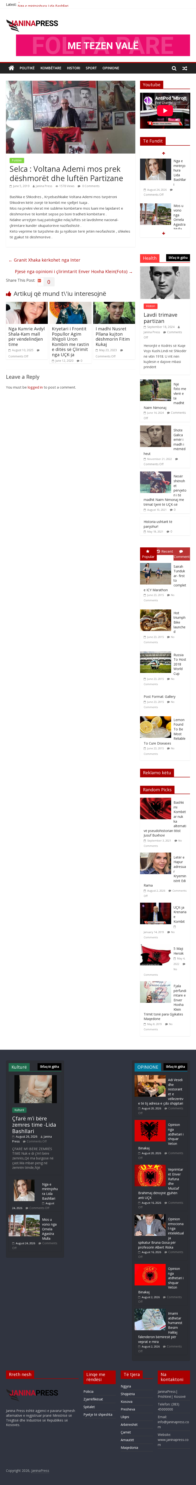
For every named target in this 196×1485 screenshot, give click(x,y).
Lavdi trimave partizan (160, 317)
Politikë (27, 68)
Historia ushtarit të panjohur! (158, 524)
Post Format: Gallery (159, 696)
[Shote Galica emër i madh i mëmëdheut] (155, 428)
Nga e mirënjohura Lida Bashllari (43, 4)
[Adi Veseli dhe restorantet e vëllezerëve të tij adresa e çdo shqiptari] (150, 1077)
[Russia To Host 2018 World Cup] (157, 651)
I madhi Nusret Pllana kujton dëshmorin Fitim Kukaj (113, 336)
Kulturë (19, 1110)
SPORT (91, 68)
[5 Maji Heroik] (157, 946)
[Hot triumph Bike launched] (157, 609)
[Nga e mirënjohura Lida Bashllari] (24, 1182)
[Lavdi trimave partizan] (165, 269)
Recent (167, 551)
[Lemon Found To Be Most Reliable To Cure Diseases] (157, 716)
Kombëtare (50, 68)
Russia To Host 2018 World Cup (180, 664)
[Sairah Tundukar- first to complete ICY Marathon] (157, 563)
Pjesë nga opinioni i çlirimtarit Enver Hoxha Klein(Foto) (74, 271)
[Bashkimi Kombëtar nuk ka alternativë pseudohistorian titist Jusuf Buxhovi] (157, 800)
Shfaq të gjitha (178, 258)
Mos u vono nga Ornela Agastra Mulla (179, 173)
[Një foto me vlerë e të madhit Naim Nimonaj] (155, 382)
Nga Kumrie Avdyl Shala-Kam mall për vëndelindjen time (26, 336)
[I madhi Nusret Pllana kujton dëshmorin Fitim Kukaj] (114, 304)
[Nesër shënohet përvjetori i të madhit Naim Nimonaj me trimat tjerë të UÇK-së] (155, 474)
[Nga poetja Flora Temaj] (155, 206)
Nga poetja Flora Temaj (179, 212)
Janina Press (44, 186)
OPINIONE (111, 68)
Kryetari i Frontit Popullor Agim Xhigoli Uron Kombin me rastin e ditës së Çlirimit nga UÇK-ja (70, 341)
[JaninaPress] (11, 68)
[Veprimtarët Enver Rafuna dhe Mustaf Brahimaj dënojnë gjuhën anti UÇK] (150, 1167)
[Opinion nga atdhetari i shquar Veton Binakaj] (150, 1122)
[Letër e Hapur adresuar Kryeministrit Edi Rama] (157, 855)
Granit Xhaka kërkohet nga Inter (44, 260)
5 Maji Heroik (179, 951)
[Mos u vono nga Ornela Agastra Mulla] (155, 161)
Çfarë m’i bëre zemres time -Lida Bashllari (34, 1125)
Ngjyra (126, 1386)
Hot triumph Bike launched (179, 622)
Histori (73, 68)
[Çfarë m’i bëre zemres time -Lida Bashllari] (35, 1077)
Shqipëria (128, 1394)
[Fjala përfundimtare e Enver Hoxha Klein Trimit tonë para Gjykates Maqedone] (157, 983)
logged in (35, 387)
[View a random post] (185, 68)
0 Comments (90, 186)
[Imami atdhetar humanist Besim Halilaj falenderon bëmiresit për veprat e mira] (150, 1311)
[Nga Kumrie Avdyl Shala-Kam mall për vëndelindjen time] (27, 304)
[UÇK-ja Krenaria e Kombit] (157, 905)
